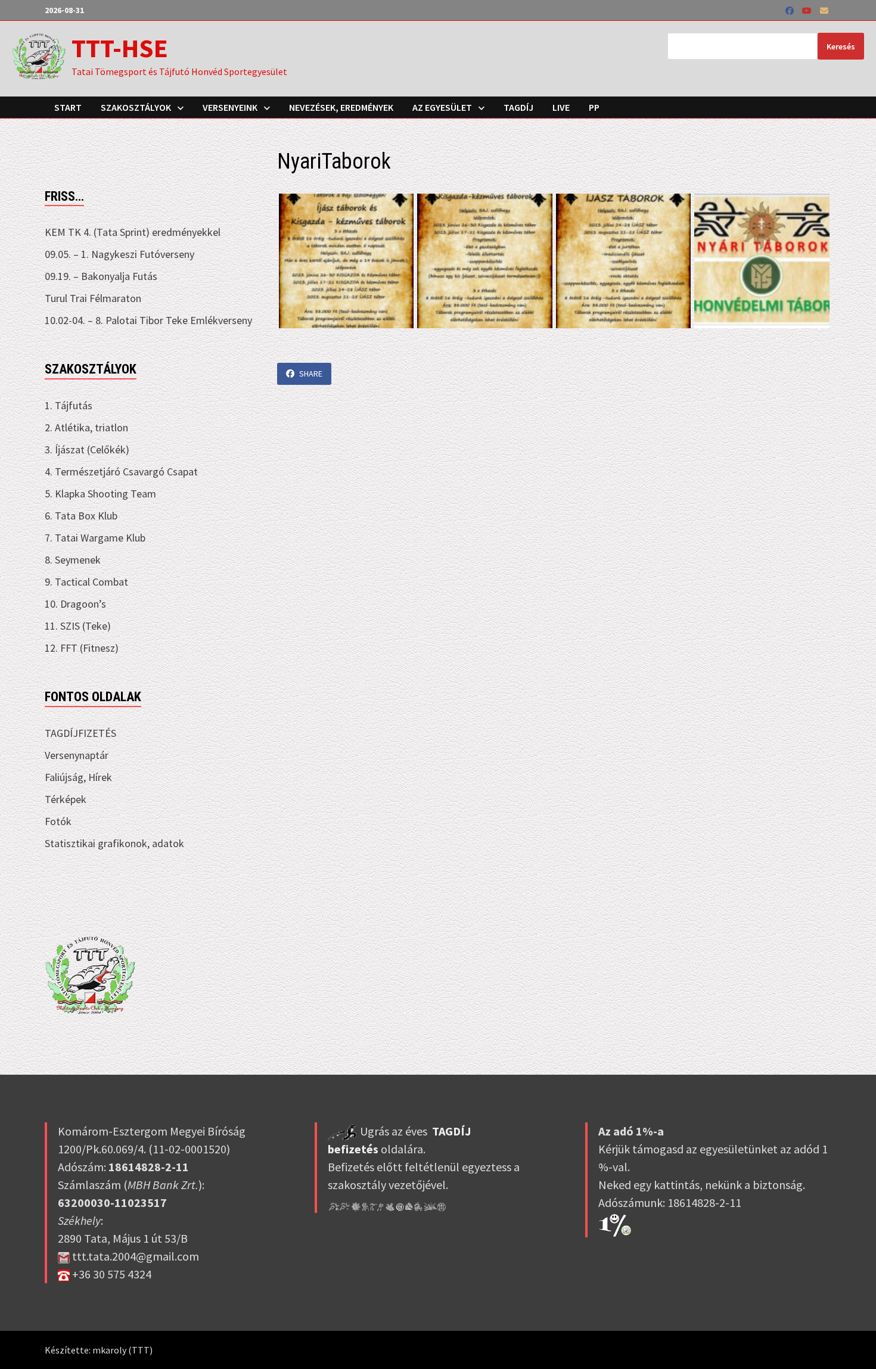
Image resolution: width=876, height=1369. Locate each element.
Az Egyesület (442, 107)
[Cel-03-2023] (623, 261)
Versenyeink (230, 107)
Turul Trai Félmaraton (93, 298)
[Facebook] (790, 10)
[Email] (824, 10)
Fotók (58, 821)
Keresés (841, 46)
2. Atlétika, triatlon (86, 427)
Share (310, 373)
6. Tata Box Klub (81, 515)
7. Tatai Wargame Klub (95, 538)
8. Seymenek (73, 560)
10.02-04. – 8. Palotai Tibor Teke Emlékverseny (148, 320)
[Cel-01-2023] (346, 261)
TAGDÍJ (518, 107)
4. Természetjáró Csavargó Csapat (121, 471)
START (68, 107)
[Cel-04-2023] (762, 261)
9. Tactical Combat (86, 582)
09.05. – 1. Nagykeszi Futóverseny (119, 254)
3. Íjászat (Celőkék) (87, 449)
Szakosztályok (136, 107)
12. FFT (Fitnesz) (82, 648)
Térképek (65, 799)
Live (561, 107)
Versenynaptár (76, 755)
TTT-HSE (120, 48)
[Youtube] (808, 10)
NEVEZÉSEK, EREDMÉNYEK (341, 107)
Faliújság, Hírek (78, 777)
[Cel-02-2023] (484, 261)
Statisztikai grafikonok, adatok (114, 843)
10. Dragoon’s (75, 604)
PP (594, 107)
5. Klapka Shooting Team (100, 493)
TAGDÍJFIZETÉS (80, 733)
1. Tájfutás (68, 405)
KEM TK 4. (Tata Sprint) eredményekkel (132, 232)
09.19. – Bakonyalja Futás (101, 276)
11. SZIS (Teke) (78, 626)
